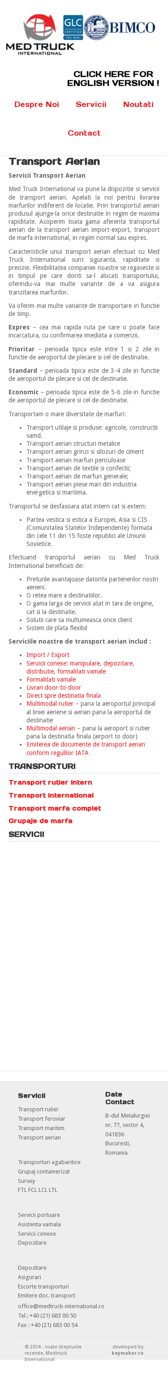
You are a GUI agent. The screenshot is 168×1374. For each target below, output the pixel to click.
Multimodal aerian (50, 728)
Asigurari (29, 1277)
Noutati (138, 104)
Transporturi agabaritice (49, 1162)
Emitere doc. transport (46, 1295)
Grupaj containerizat (44, 1171)
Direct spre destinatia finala (63, 695)
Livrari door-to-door (53, 687)
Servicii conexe (37, 1233)
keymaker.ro (127, 1353)
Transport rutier (38, 1109)
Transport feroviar (41, 1118)
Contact (84, 132)
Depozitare (32, 1242)
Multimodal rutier (49, 703)
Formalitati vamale (51, 679)
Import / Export (47, 654)
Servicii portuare (39, 1215)
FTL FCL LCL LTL (37, 1189)
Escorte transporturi (43, 1286)
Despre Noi (36, 104)
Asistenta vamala (39, 1224)
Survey (26, 1181)
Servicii (91, 104)
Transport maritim (41, 1128)
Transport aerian (39, 1137)
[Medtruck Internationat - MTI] (84, 53)
